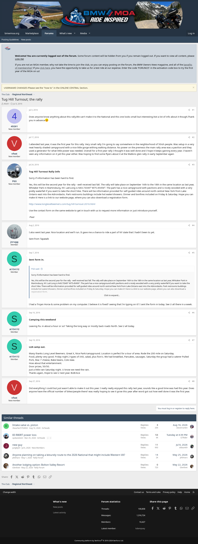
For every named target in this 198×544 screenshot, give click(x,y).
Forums (49, 33)
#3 (193, 164)
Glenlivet (16, 467)
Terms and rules (153, 492)
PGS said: (35, 268)
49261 (6, 103)
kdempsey (140, 528)
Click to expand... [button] (112, 295)
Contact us (139, 492)
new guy (17, 445)
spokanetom (17, 438)
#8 (193, 381)
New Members (38, 448)
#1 (193, 110)
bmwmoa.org (12, 33)
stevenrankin (181, 427)
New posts (26, 39)
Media (83, 33)
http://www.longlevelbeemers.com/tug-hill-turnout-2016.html (62, 203)
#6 (193, 312)
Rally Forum (38, 457)
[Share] (189, 110)
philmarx (16, 457)
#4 (193, 225)
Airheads (46, 428)
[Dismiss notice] (193, 87)
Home (187, 492)
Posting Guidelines (10, 39)
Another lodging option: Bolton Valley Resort (38, 464)
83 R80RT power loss (24, 435)
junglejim (16, 448)
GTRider (184, 437)
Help (180, 492)
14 (156, 454)
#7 (193, 340)
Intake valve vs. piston (25, 425)
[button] (74, 33)
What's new (66, 33)
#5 (193, 252)
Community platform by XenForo (99, 540)
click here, (45, 67)
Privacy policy (169, 492)
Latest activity (59, 512)
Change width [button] (9, 492)
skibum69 (183, 447)
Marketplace (32, 33)
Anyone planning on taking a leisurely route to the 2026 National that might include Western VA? (68, 455)
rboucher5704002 (20, 428)
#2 (193, 137)
